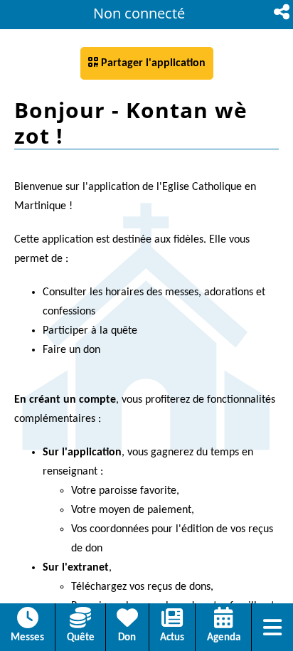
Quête (81, 638)
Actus (172, 638)
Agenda (223, 638)
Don (127, 638)
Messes (27, 638)
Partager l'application (147, 62)
